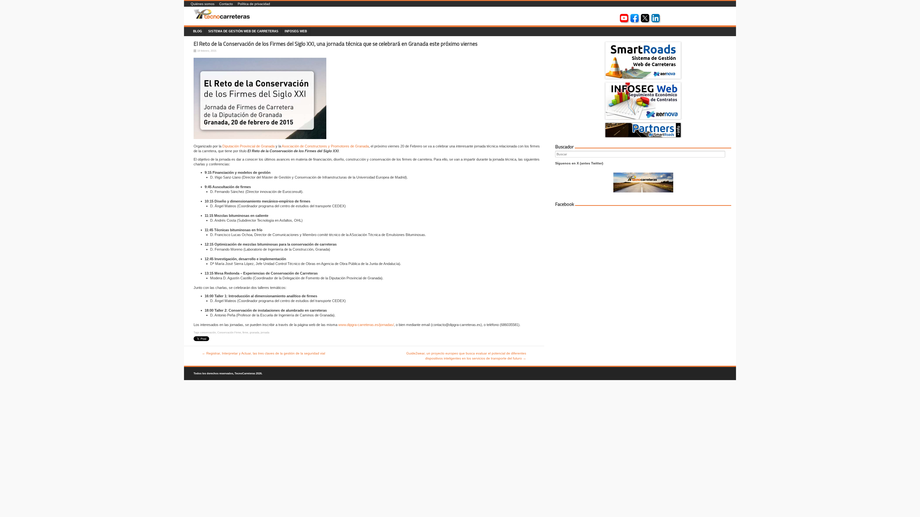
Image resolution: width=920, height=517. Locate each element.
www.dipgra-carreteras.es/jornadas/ (366, 325)
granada (254, 332)
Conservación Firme (229, 332)
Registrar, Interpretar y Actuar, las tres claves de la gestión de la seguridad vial (263, 353)
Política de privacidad (254, 4)
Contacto (226, 4)
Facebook (564, 204)
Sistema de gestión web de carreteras (243, 31)
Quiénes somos (202, 4)
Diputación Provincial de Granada (248, 146)
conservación (208, 332)
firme (245, 332)
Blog (197, 31)
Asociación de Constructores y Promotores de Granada (325, 146)
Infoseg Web (296, 31)
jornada (265, 332)
